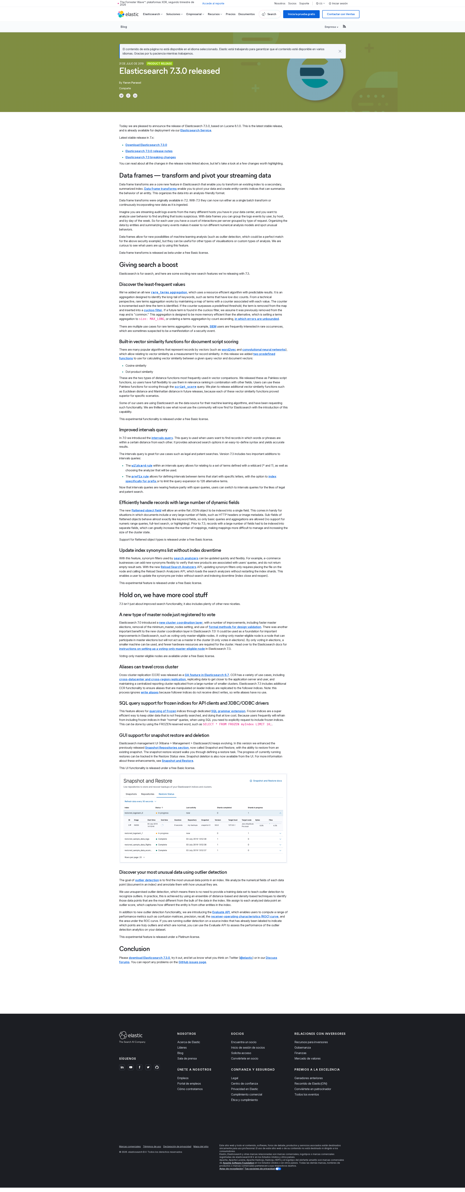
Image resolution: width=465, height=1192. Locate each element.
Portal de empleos (189, 1083)
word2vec (229, 349)
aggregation (169, 292)
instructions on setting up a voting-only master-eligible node (162, 649)
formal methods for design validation (235, 627)
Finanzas (300, 1053)
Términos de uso (152, 1146)
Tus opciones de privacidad (260, 1168)
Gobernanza (302, 1047)
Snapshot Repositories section (167, 747)
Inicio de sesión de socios (248, 1047)
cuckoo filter (153, 310)
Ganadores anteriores (308, 1078)
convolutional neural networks (264, 349)
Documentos (246, 14)
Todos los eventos (306, 1094)
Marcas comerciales (130, 1146)
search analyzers (186, 558)
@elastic (246, 958)
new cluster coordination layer (181, 622)
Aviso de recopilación (231, 1168)
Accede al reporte (213, 3)
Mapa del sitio (201, 1146)
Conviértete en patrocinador (312, 1089)
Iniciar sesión (340, 3)
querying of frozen (162, 711)
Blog (124, 27)
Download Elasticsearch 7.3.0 (146, 145)
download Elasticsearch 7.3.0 (149, 958)
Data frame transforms (160, 188)
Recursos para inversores (311, 1042)
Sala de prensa (187, 1058)
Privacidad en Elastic (244, 1089)
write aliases (150, 692)
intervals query (162, 438)
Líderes (182, 1047)
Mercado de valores (307, 1058)
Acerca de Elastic (188, 1042)
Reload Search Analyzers (178, 567)
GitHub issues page (192, 962)
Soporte (304, 3)
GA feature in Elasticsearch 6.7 (207, 675)
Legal (234, 1078)
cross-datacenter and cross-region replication (152, 679)
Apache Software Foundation (238, 1162)
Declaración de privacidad (177, 1146)
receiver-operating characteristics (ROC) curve (244, 916)
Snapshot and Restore (177, 760)
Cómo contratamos (190, 1089)
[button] (340, 51)
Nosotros (279, 3)
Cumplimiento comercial (246, 1094)
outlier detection (147, 880)
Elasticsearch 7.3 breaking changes (151, 157)
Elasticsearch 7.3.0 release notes (149, 151)
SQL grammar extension (228, 711)
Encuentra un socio (243, 1042)
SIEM (213, 326)
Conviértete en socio (244, 1058)
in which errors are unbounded (257, 319)
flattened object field (146, 510)
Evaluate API (221, 912)
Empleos (183, 1078)
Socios (292, 3)
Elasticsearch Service (195, 130)
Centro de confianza (244, 1083)
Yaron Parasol (132, 82)
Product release (159, 63)
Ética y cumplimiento (244, 1100)
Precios (230, 14)
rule (142, 465)
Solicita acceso (241, 1053)
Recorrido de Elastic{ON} (310, 1083)
